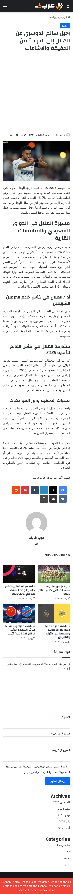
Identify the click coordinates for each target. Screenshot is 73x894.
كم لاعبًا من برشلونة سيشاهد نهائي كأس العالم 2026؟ (54, 590)
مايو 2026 (64, 821)
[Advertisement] (36, 92)
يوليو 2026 (64, 808)
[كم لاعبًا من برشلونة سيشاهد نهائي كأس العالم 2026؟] (54, 574)
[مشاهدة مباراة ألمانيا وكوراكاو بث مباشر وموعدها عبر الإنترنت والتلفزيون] (54, 613)
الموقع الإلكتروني (61, 750)
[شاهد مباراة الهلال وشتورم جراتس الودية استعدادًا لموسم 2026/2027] (19, 574)
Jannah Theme (11, 881)
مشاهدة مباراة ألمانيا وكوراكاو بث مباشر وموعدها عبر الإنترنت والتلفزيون (57, 632)
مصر (67, 864)
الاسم (66, 717)
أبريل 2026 (63, 827)
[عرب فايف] (48, 6)
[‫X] (53, 490)
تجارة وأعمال (63, 845)
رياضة (53, 17)
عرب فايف (60, 135)
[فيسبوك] (63, 490)
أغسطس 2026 (61, 802)
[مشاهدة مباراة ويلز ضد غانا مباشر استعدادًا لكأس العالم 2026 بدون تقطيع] (19, 613)
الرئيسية (63, 17)
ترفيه (67, 851)
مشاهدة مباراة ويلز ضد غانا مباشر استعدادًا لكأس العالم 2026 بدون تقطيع (19, 630)
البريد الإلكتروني (60, 733)
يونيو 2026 (64, 815)
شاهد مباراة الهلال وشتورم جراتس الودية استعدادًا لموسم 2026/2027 (19, 590)
